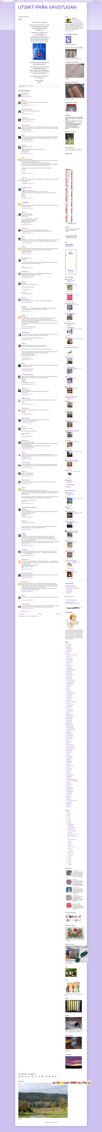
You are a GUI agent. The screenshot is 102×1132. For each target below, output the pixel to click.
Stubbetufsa (24, 117)
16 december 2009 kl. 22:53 (27, 293)
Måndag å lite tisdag (70, 397)
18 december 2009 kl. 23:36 (27, 503)
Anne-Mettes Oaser (26, 187)
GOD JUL (68, 676)
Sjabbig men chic (25, 398)
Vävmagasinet (69, 591)
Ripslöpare (68, 735)
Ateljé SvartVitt (70, 283)
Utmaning (68, 762)
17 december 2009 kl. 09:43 (27, 359)
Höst (67, 688)
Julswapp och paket (71, 839)
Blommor (68, 647)
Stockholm (68, 750)
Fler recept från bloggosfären (71, 600)
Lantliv (23, 533)
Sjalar (74, 412)
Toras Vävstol (70, 411)
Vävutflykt (68, 803)
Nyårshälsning (70, 825)
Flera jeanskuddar (76, 304)
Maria (23, 297)
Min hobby (69, 377)
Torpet (67, 755)
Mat (67, 712)
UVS (67, 767)
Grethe (23, 471)
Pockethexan (24, 581)
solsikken (69, 497)
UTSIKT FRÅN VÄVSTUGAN (47, 7)
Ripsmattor (68, 736)
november (70, 850)
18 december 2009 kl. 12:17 (27, 448)
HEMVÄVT (69, 486)
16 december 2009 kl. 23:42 (27, 328)
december (70, 824)
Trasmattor (68, 758)
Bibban (23, 100)
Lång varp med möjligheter (78, 338)
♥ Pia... (23, 177)
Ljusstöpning (69, 711)
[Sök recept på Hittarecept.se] (69, 596)
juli (68, 857)
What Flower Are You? (71, 271)
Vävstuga (69, 337)
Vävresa (68, 797)
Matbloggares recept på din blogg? (72, 603)
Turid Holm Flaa (25, 332)
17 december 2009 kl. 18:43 (27, 414)
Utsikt (67, 764)
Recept (67, 730)
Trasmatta (68, 756)
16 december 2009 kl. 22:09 (27, 224)
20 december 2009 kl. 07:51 (27, 577)
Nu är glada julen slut (71, 830)
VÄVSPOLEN (75, 388)
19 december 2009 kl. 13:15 (27, 517)
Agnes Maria (24, 408)
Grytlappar (68, 679)
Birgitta (75, 18)
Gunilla (23, 343)
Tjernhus (68, 507)
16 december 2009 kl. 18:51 (27, 121)
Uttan (23, 426)
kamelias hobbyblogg (71, 560)
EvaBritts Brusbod (71, 484)
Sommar (74, 402)
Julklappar (68, 695)
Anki (22, 315)
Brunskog (68, 650)
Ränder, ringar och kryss (77, 451)
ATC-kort (68, 644)
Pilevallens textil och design (73, 460)
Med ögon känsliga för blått (39, 36)
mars (69, 864)
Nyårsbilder (68, 723)
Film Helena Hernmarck (71, 654)
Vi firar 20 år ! (69, 324)
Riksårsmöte (68, 733)
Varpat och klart (69, 481)
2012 (68, 817)
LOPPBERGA (69, 450)
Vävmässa (68, 793)
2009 (68, 822)
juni (68, 859)
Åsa (22, 157)
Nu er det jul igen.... (76, 294)
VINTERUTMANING (71, 827)
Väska (67, 782)
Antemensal (75, 461)
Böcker (67, 651)
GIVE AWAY (74, 879)
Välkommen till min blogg (71, 780)
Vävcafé (68, 785)
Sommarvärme (69, 749)
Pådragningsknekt (70, 729)
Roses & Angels (25, 125)
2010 (68, 820)
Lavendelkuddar (69, 705)
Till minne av (75, 571)
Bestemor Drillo (25, 418)
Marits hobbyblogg (71, 521)
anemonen (24, 93)
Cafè (74, 314)
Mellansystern (70, 357)
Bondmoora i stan (70, 551)
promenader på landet (26, 573)
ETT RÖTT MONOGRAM (27, 374)
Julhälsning (68, 694)
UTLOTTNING (75, 870)
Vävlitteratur (68, 790)
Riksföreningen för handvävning (72, 588)
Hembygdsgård (69, 683)
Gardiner (68, 662)
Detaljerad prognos (69, 246)
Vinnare (68, 770)
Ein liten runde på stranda (77, 498)
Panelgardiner (69, 727)
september (70, 854)
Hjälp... (74, 552)
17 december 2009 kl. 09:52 (27, 370)
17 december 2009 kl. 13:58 (27, 384)
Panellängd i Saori (76, 441)
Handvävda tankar (71, 303)
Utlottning (68, 761)
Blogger (55, 1122)
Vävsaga (68, 799)
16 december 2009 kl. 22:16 (27, 233)
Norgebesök (68, 718)
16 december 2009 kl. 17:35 (27, 96)
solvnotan (69, 440)
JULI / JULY (75, 522)
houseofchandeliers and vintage (28, 507)
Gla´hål (67, 671)
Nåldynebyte (68, 724)
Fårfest (67, 656)
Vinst (23, 86)
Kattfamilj (68, 698)
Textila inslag (69, 279)
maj (68, 861)
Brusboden (69, 480)
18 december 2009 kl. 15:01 (27, 467)
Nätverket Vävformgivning (71, 586)
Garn (67, 664)
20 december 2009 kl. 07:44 (27, 569)
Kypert (67, 703)
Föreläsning (68, 659)
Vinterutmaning (69, 774)
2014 (68, 814)
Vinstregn (69, 848)
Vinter (67, 773)
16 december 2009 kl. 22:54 (27, 302)
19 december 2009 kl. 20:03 (27, 555)
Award (67, 645)
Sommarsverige (69, 747)
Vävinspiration (69, 788)
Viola (23, 452)
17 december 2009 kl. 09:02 (27, 339)
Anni (36, 34)
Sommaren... (75, 284)
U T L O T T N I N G (76, 903)
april (69, 862)
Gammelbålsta (25, 202)
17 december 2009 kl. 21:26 (27, 422)
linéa (23, 595)
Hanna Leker (69, 470)
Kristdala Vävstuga (71, 323)
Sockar (67, 742)
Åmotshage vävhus (71, 367)
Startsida (40, 614)
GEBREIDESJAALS (71, 511)
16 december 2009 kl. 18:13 (27, 113)
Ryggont (69, 843)
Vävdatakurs (68, 787)
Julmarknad (68, 697)
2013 (68, 815)
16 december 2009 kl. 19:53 (27, 141)
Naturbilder (68, 717)
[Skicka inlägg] (32, 85)
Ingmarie (23, 521)
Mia (22, 135)
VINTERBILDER (70, 829)
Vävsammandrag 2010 (71, 800)
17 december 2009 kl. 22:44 (27, 436)
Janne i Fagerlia (25, 480)
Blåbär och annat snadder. (72, 531)
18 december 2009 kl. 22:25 (27, 476)
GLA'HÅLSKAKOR (70, 670)
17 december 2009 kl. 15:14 (27, 394)
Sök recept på (68, 602)
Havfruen (23, 388)
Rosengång (68, 738)
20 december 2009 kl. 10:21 (27, 591)
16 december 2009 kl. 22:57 (27, 311)
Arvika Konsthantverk (70, 585)
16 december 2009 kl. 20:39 (27, 198)
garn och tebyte (69, 665)
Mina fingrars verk (71, 420)
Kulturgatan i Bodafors (71, 280)
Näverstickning (69, 726)
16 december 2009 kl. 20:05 (27, 183)
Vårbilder (68, 776)
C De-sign (24, 549)
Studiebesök (68, 752)
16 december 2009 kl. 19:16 (27, 131)
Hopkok (67, 686)
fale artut (23, 228)
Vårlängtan (68, 777)
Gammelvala (68, 660)
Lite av (67, 708)
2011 (68, 819)
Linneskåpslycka (70, 327)
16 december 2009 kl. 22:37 (27, 254)
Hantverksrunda (69, 682)
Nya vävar (68, 721)
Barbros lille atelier (26, 258)
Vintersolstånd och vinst (72, 834)
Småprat (68, 741)
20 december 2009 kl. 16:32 (27, 608)
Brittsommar (68, 648)
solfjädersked (69, 744)
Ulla (22, 237)
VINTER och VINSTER (72, 836)
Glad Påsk (68, 673)
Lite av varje (68, 709)
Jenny (23, 281)
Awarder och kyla (70, 846)
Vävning (68, 796)
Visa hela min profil (69, 31)
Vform (23, 212)
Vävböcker (68, 784)
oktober (69, 852)
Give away (68, 668)
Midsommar (68, 714)
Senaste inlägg (22, 614)
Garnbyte (68, 667)
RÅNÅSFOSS (75, 532)
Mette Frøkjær (70, 293)
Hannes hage (24, 440)
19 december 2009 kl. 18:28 (27, 545)
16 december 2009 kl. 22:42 (27, 277)
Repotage (68, 732)
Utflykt (67, 759)
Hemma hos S (70, 386)
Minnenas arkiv (69, 715)
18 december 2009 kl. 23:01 (27, 483)
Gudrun (23, 145)
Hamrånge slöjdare (71, 313)
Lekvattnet (69, 245)
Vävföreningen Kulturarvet (72, 347)
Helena (23, 246)
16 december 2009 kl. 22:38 (27, 267)
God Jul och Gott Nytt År (77, 328)
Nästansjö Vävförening (71, 396)
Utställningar (68, 765)
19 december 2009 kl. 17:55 (27, 529)
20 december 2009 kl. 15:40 (27, 600)
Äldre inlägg (57, 614)
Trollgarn (68, 401)
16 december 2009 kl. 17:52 (27, 105)
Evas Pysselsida (70, 570)
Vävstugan (68, 802)
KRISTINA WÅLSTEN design (73, 430)
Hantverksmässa (69, 680)
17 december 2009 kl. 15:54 (27, 404)
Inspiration (75, 378)
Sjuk (67, 739)
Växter (67, 805)
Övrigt (67, 806)
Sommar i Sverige (70, 746)
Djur (67, 653)
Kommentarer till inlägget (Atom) (31, 616)
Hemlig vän (68, 685)
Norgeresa (68, 720)
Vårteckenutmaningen (70, 779)
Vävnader (68, 794)
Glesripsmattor (69, 674)
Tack (67, 753)
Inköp (67, 689)
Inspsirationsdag (69, 692)
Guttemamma (24, 271)
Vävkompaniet (69, 589)
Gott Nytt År (68, 677)
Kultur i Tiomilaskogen (70, 701)
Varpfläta (68, 768)
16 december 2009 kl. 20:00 (27, 173)
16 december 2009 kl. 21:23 (27, 208)
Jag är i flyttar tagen (76, 471)
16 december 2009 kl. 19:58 (27, 153)
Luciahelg (69, 841)
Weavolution (68, 592)
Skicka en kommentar (24, 611)
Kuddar (67, 700)
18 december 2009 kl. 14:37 (27, 458)
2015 (68, 812)
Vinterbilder (69, 844)
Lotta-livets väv (25, 559)
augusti (69, 855)
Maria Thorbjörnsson (26, 109)
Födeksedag (68, 657)
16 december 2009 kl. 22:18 (27, 242)
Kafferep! (68, 508)
